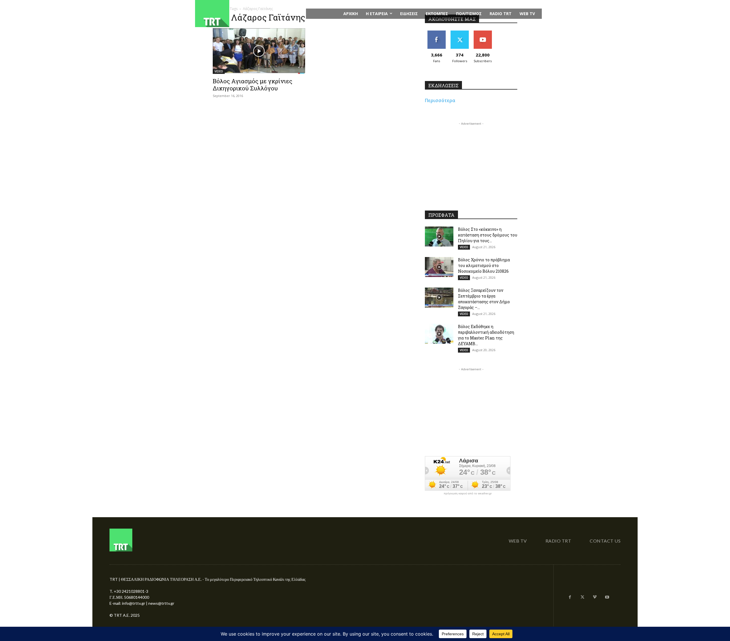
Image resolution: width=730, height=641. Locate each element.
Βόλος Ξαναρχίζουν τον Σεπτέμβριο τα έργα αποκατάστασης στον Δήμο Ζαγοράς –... (484, 299)
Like (436, 33)
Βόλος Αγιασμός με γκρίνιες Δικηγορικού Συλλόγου (252, 84)
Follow (459, 33)
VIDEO (218, 71)
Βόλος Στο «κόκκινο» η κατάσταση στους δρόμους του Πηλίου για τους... (487, 235)
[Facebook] (570, 597)
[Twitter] (582, 597)
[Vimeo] (595, 597)
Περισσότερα (440, 100)
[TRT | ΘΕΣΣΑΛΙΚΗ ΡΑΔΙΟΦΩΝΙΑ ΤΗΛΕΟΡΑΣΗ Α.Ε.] (247, 13)
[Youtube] (607, 597)
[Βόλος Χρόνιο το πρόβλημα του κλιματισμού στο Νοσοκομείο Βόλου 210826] (439, 267)
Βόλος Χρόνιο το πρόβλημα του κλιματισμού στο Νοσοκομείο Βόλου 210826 (484, 265)
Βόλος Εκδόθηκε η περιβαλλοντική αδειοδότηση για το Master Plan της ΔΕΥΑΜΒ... (486, 335)
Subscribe (483, 33)
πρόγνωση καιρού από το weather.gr (468, 493)
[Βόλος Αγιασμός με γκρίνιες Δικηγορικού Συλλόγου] (259, 51)
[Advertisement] (471, 162)
